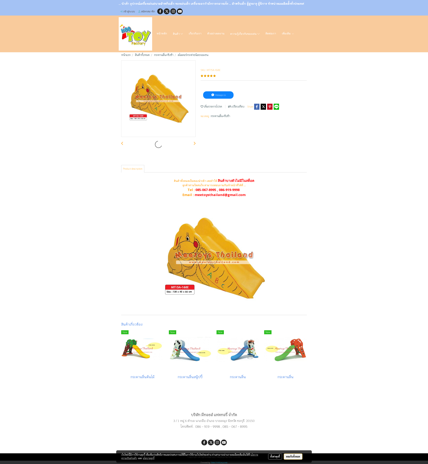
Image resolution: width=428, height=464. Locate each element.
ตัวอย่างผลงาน (215, 33)
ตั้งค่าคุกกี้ (275, 456)
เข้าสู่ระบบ (129, 11)
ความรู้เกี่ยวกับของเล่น (243, 34)
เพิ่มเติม (287, 33)
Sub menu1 (214, 404)
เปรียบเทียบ (237, 106)
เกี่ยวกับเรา (195, 33)
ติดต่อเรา (270, 33)
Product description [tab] (132, 168)
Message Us (220, 95)
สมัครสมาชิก (147, 11)
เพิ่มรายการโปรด (212, 106)
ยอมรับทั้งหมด (293, 456)
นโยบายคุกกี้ (148, 458)
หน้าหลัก (162, 33)
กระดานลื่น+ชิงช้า (220, 116)
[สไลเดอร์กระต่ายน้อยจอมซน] (158, 99)
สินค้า (177, 34)
